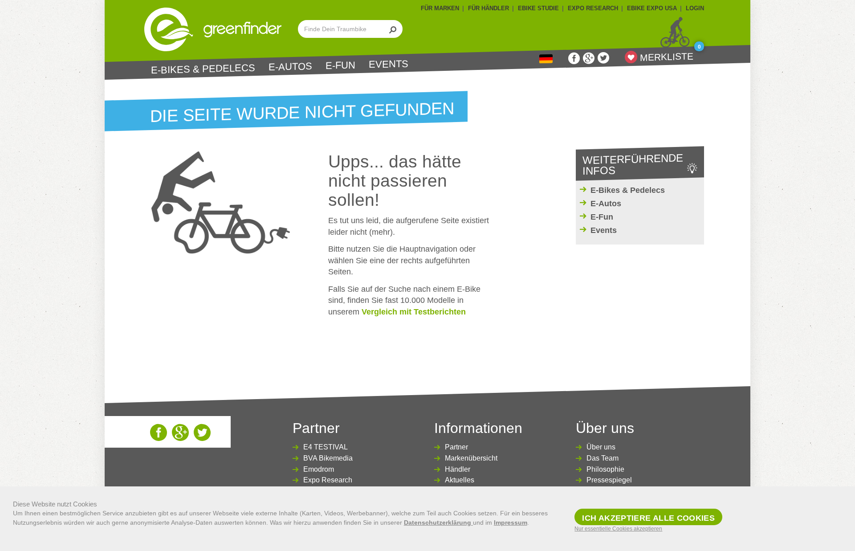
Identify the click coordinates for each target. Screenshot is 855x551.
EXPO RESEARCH (593, 8)
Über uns (600, 447)
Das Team (602, 458)
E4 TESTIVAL (325, 447)
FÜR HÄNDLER (488, 8)
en (546, 59)
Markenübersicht (471, 458)
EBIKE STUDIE (538, 8)
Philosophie (605, 469)
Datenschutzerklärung (438, 522)
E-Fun (340, 66)
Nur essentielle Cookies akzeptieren (618, 529)
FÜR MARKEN (440, 8)
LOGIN (695, 8)
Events (388, 64)
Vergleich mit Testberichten (414, 311)
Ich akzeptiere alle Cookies (648, 518)
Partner (456, 447)
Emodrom (318, 469)
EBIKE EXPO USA (652, 8)
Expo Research (327, 480)
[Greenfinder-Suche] (393, 29)
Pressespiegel (609, 480)
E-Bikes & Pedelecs (203, 69)
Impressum (510, 522)
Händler (457, 469)
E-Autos (290, 67)
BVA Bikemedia (328, 458)
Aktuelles (459, 480)
